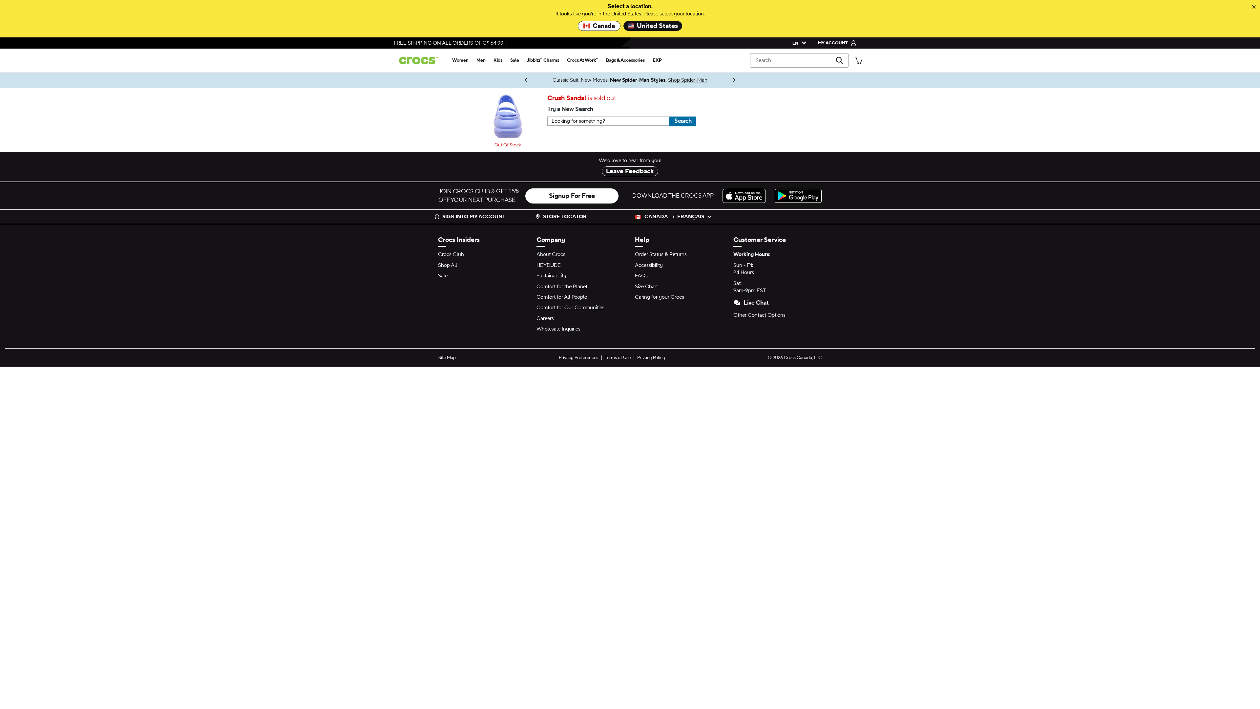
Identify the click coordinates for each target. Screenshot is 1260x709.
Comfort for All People (561, 297)
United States (657, 26)
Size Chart (646, 286)
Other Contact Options (759, 315)
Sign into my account (473, 216)
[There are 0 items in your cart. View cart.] (858, 60)
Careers (545, 318)
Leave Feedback (630, 171)
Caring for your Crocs (659, 297)
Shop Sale (519, 80)
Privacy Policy (651, 358)
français (690, 216)
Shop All (447, 265)
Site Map (447, 358)
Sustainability (551, 275)
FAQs (641, 275)
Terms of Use (618, 358)
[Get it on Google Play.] (798, 196)
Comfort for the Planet (561, 286)
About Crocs (550, 254)
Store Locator (565, 216)
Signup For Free (572, 196)
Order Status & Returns (661, 254)
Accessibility (649, 265)
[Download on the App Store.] (746, 196)
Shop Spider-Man (687, 80)
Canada (604, 26)
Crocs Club (451, 254)
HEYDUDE (548, 265)
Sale (443, 275)
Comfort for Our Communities (570, 307)
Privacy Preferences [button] (578, 358)
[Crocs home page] (421, 60)
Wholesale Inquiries (558, 329)
